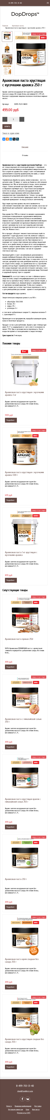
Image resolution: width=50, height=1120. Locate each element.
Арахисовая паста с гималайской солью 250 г (23, 720)
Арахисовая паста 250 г (16, 879)
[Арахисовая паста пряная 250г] (25, 617)
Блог (27, 1109)
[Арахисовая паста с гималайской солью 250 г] (25, 697)
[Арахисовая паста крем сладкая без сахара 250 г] (25, 937)
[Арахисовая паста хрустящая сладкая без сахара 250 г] (25, 1017)
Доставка (37, 1106)
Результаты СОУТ (23, 1113)
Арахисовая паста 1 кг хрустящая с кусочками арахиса (21, 553)
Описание (25, 147)
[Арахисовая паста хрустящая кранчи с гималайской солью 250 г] (25, 777)
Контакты (36, 1109)
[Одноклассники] (7, 139)
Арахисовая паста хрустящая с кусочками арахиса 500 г (24, 473)
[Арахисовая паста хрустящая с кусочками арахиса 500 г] (25, 450)
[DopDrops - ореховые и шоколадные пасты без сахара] (25, 19)
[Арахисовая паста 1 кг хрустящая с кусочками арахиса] (25, 530)
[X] (14, 139)
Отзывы (25, 155)
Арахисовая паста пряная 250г (19, 639)
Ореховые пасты (18, 26)
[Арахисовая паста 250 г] (25, 857)
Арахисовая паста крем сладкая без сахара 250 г (22, 960)
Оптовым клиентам (15, 1109)
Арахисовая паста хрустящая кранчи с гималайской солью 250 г (23, 800)
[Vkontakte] (27, 1099)
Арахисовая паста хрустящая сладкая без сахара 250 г (24, 1040)
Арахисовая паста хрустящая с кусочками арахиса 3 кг (24, 393)
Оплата (9, 1106)
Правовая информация (23, 1106)
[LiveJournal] (17, 139)
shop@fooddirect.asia (25, 1091)
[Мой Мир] (10, 139)
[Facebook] (22, 1099)
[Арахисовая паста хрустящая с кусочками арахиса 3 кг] (25, 370)
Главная (5, 26)
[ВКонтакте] (3, 139)
